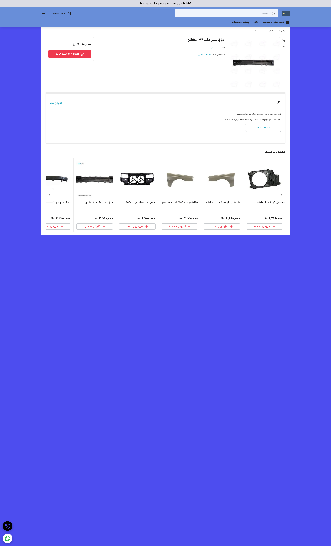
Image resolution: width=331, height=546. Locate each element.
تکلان (214, 47)
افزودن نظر (56, 103)
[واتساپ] (7, 538)
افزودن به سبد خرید (67, 54)
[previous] (281, 195)
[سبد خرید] (43, 13)
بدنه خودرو (258, 31)
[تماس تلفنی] (7, 526)
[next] (49, 195)
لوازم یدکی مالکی (276, 31)
